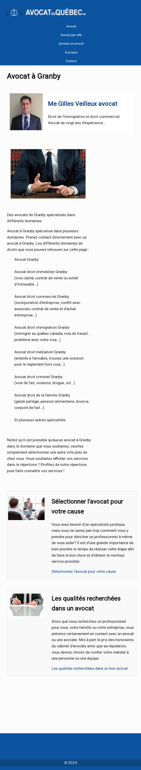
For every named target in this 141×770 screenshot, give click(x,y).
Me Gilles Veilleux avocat (83, 103)
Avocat (71, 26)
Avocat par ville (71, 35)
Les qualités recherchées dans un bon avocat (90, 668)
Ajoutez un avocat (71, 43)
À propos (71, 52)
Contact (71, 61)
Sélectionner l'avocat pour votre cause (84, 571)
